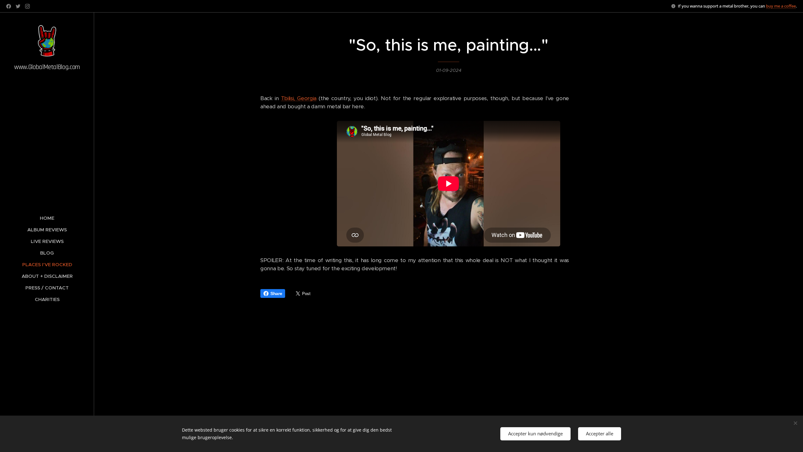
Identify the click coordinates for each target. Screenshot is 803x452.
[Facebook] (9, 6)
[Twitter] (18, 6)
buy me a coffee (781, 6)
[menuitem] (47, 218)
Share (276, 293)
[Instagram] (27, 6)
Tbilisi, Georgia (298, 98)
